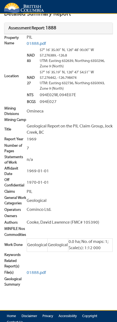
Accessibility (68, 316)
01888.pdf (36, 44)
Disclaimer (29, 316)
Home (11, 316)
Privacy (47, 316)
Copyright (89, 316)
